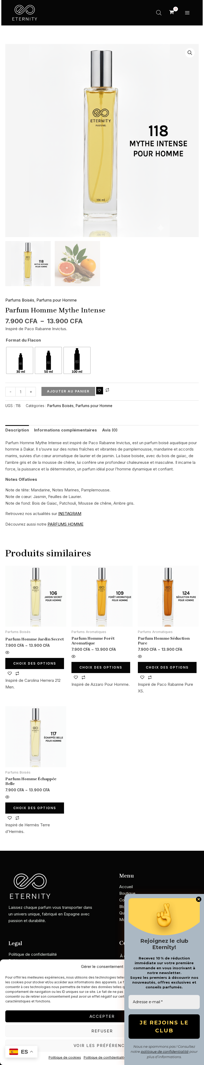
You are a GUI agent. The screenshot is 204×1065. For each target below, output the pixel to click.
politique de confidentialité (165, 1051)
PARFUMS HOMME (65, 524)
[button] (190, 53)
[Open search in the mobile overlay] (159, 12)
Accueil (126, 886)
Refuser (102, 1030)
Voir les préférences (102, 1045)
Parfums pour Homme (56, 300)
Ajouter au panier (68, 391)
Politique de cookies (65, 1057)
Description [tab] (17, 430)
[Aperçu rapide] (7, 652)
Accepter (102, 1016)
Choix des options (34, 663)
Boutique (127, 893)
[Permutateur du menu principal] (187, 12)
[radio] (19, 360)
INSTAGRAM (69, 513)
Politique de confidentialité (105, 1057)
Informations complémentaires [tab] (65, 430)
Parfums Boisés (19, 300)
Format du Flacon (23, 340)
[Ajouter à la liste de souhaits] (99, 390)
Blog (123, 906)
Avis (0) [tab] (109, 430)
